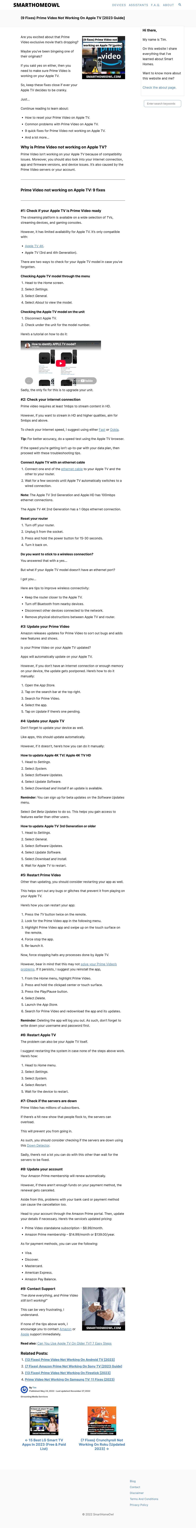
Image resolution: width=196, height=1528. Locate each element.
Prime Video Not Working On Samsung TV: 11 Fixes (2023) (70, 1379)
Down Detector (38, 1145)
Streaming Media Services (34, 1396)
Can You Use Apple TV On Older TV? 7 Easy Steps (74, 1343)
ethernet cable (72, 469)
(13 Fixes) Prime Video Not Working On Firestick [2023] (68, 1373)
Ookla (114, 429)
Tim (34, 1387)
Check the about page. (159, 87)
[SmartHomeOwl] (38, 5)
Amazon (66, 1329)
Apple (25, 1334)
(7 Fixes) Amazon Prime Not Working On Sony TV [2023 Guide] (73, 1366)
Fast (102, 429)
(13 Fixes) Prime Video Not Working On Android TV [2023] (70, 1359)
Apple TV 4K (34, 246)
